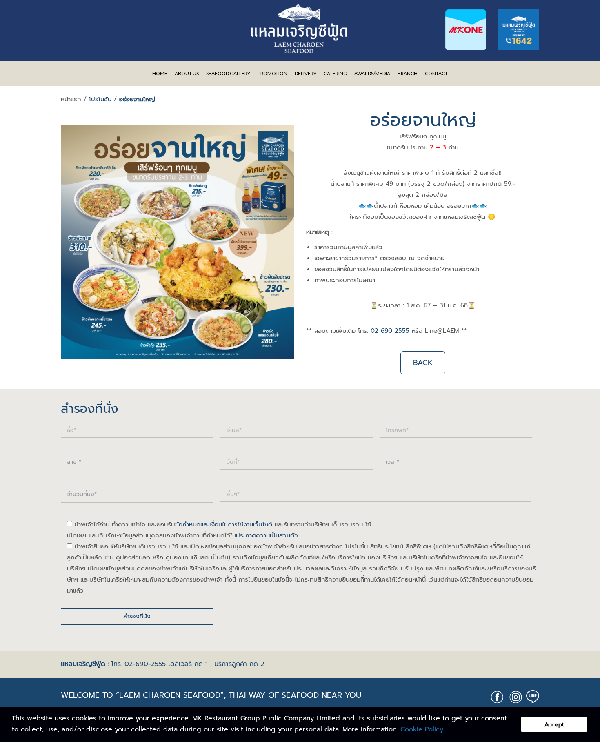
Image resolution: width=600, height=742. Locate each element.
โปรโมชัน (100, 99)
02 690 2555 (390, 330)
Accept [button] (554, 724)
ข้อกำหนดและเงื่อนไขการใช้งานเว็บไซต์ (223, 524)
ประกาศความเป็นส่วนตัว (267, 535)
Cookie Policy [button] (421, 729)
